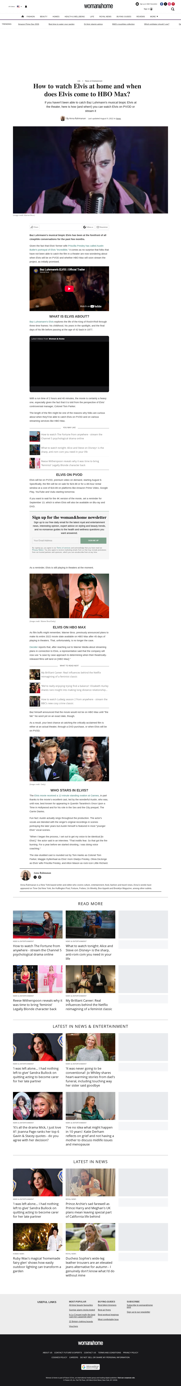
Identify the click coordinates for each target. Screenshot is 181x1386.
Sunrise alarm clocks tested (82, 1310)
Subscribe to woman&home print (140, 1306)
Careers (73, 1357)
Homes (56, 16)
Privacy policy (130, 1353)
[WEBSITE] (40, 877)
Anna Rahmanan (77, 118)
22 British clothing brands (81, 1321)
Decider (34, 647)
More (153, 16)
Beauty (43, 16)
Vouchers (73, 1326)
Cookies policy (59, 1357)
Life (92, 16)
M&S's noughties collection (123, 24)
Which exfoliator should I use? (156, 24)
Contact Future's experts (68, 1353)
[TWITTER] (36, 877)
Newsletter (104, 227)
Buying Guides (124, 16)
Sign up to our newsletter (138, 1312)
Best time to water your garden (61, 24)
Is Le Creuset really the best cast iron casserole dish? (82, 1316)
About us (47, 1353)
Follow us (89, 227)
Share (36, 227)
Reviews (140, 16)
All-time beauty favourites (81, 1305)
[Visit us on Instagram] (169, 4)
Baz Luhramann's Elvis (42, 321)
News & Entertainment (93, 81)
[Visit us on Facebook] (161, 4)
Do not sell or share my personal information (105, 1357)
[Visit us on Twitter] (165, 4)
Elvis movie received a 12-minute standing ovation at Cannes (66, 795)
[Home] (22, 17)
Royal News (105, 16)
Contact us (90, 1353)
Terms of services (64, 548)
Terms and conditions (109, 1353)
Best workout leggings (108, 1315)
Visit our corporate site (126, 1378)
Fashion (31, 16)
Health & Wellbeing (75, 16)
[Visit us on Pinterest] (173, 4)
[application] (69, 364)
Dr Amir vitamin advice (93, 24)
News (118, 118)
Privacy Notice (37, 550)
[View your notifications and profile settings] (26, 6)
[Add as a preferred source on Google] (90, 1367)
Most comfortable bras (108, 1319)
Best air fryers (104, 1310)
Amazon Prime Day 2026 (28, 24)
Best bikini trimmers (107, 1305)
